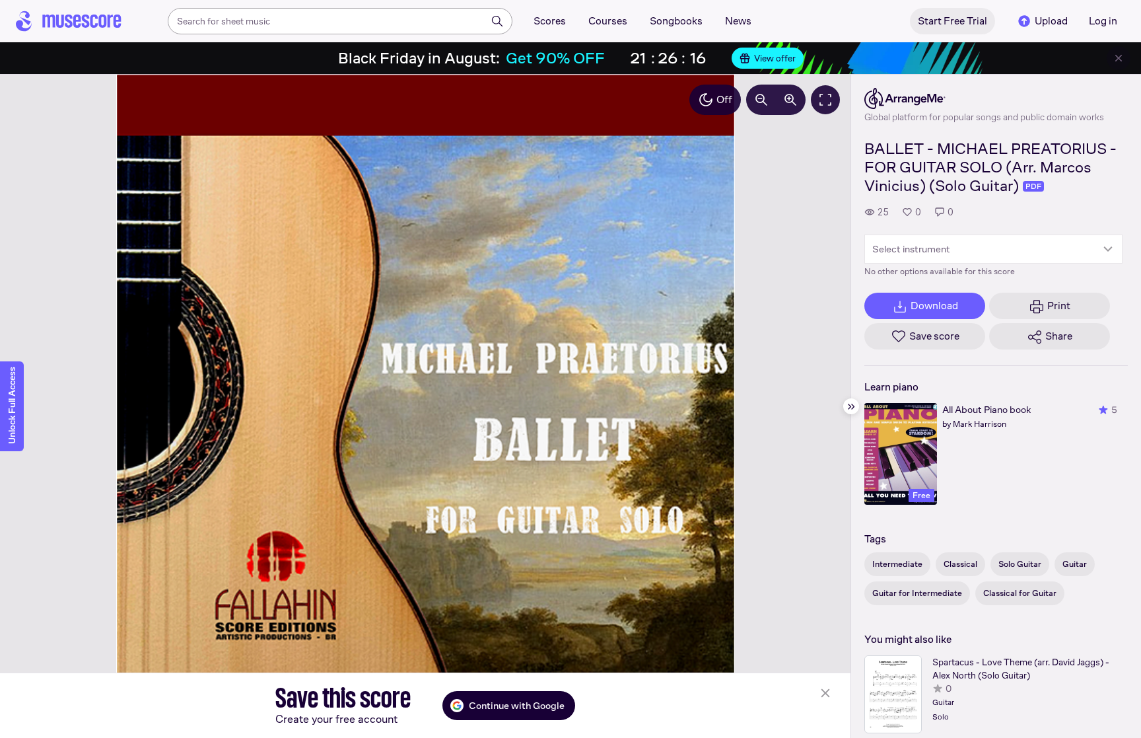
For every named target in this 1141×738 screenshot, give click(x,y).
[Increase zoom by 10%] (790, 99)
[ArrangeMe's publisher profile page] (984, 98)
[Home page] (68, 21)
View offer (775, 58)
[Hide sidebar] (851, 406)
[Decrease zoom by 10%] (761, 99)
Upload (1051, 20)
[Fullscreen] (825, 99)
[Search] (497, 21)
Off (724, 99)
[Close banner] (1118, 58)
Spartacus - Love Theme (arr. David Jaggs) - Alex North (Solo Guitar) (1020, 669)
